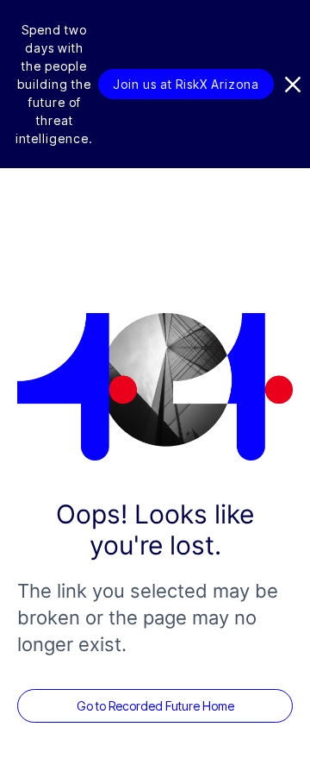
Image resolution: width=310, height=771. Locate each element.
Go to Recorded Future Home (155, 706)
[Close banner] (292, 84)
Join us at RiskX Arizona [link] (186, 84)
